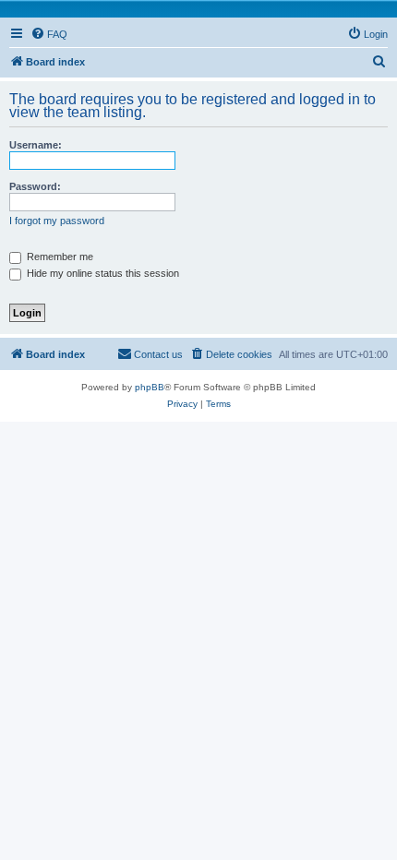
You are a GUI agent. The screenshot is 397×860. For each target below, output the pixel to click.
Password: (35, 186)
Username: (35, 144)
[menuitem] (48, 34)
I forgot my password (56, 220)
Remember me (58, 256)
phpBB (149, 387)
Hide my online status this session (101, 273)
